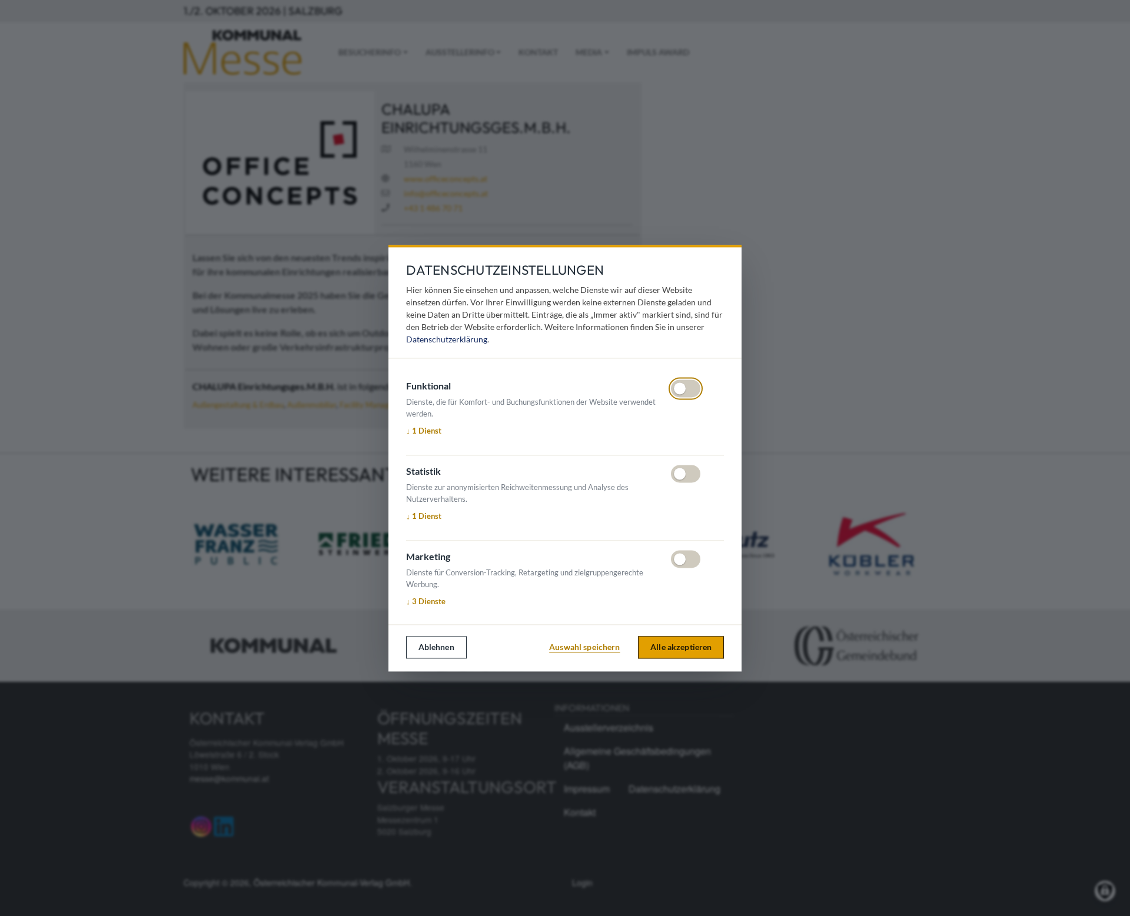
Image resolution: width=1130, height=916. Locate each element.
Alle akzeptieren (681, 647)
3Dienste (426, 601)
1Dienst (423, 430)
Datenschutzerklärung (446, 339)
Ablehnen (436, 647)
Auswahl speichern (584, 647)
